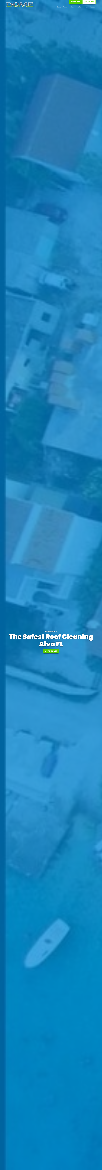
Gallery (79, 7)
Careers (86, 7)
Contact (92, 7)
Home (59, 7)
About (65, 7)
